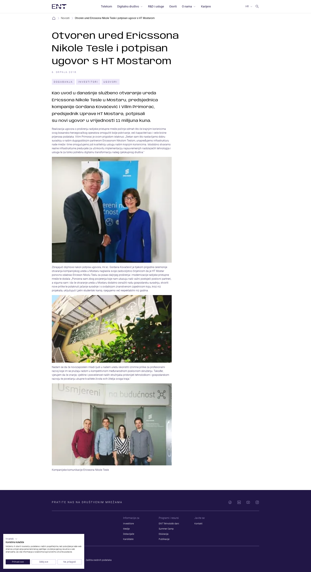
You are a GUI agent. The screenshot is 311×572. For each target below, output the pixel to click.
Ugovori (111, 82)
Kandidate (128, 539)
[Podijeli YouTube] (248, 502)
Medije (126, 528)
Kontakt (198, 523)
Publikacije (164, 539)
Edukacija (163, 534)
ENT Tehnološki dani (169, 523)
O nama (187, 6)
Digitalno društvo (128, 6)
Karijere (206, 6)
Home (54, 18)
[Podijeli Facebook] (230, 502)
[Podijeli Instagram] (257, 502)
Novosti (65, 18)
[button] (11, 539)
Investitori (88, 82)
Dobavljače (128, 534)
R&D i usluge (156, 6)
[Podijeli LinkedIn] (239, 502)
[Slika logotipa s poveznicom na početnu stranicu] (59, 6)
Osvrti (173, 6)
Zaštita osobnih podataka (99, 560)
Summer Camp (166, 528)
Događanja (63, 82)
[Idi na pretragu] (257, 6)
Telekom (106, 6)
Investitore (128, 523)
